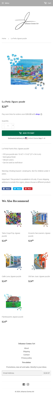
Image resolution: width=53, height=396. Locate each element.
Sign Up (47, 373)
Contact (26, 355)
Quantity (5, 121)
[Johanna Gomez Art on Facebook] (24, 385)
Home (4, 38)
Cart (49, 3)
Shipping (26, 351)
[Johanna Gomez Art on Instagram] (28, 385)
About (26, 348)
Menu (7, 3)
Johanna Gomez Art (27, 392)
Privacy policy (26, 358)
